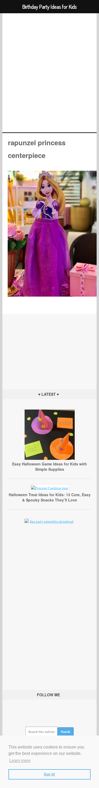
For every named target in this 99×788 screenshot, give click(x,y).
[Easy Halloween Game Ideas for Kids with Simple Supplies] (49, 459)
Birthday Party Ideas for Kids (49, 72)
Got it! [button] (49, 774)
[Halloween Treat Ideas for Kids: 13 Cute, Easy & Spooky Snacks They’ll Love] (50, 488)
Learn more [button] (20, 760)
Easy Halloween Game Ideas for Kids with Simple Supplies (49, 466)
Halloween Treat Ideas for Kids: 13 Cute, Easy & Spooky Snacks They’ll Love (50, 497)
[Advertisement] (49, 347)
